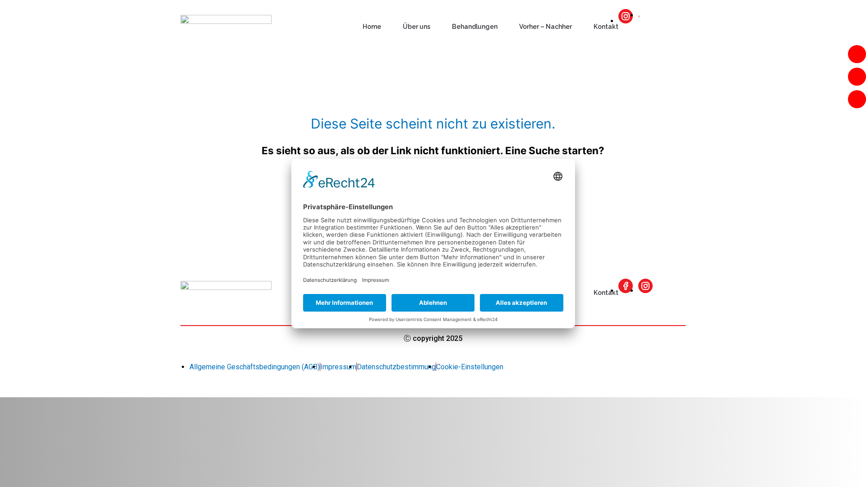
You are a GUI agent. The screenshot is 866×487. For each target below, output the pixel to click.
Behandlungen (474, 26)
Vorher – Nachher (545, 26)
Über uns (416, 26)
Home (372, 26)
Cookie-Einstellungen (469, 367)
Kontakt (606, 26)
